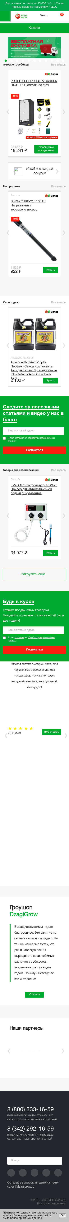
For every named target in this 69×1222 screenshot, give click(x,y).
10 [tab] (57, 61)
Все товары (58, 186)
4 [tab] (23, 61)
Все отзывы (51, 732)
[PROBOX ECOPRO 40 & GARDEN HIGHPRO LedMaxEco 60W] (34, 118)
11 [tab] (63, 61)
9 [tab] (52, 61)
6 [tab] (34, 61)
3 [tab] (17, 61)
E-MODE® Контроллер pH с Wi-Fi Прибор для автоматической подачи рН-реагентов (34, 489)
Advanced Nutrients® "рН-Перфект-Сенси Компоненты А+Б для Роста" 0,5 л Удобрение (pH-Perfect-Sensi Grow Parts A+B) (34, 368)
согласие (19, 438)
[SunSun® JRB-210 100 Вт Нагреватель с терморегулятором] (34, 240)
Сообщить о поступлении (46, 149)
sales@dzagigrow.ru (20, 1186)
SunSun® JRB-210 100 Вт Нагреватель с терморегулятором (28, 205)
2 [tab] (11, 61)
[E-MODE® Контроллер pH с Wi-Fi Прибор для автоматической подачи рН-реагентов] (34, 523)
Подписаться (34, 450)
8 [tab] (46, 61)
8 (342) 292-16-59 (30, 1129)
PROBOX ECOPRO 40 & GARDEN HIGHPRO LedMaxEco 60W (34, 83)
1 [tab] (6, 61)
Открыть (34, 994)
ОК (63, 1215)
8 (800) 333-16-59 (30, 1109)
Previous (5, 111)
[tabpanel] (34, 47)
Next (64, 111)
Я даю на (31, 439)
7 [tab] (40, 61)
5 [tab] (29, 61)
